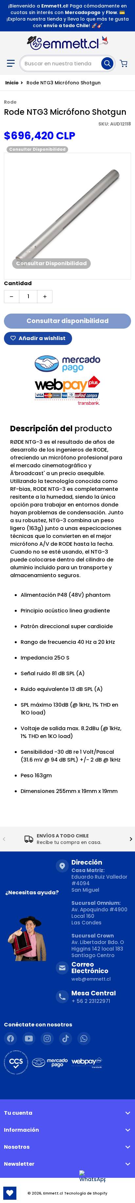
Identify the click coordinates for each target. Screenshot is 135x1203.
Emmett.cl (53, 1193)
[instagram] (47, 1038)
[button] (11, 63)
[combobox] (67, 63)
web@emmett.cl (91, 979)
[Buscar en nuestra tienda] (107, 63)
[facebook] (10, 1038)
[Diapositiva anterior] (4, 839)
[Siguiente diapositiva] (131, 839)
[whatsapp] (83, 1038)
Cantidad (18, 283)
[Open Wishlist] (9, 1193)
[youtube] (28, 1038)
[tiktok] (65, 1038)
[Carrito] (124, 63)
